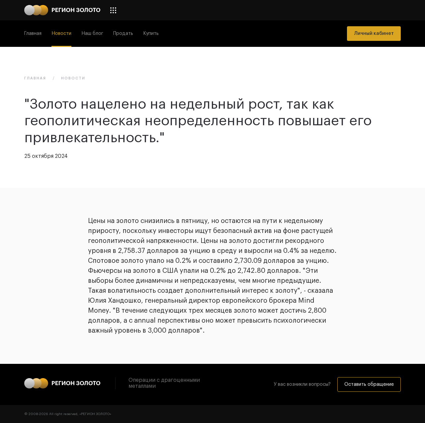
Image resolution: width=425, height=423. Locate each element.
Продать (123, 33)
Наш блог (92, 33)
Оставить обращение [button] (369, 384)
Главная (33, 33)
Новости (61, 33)
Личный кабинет (374, 33)
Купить (151, 33)
